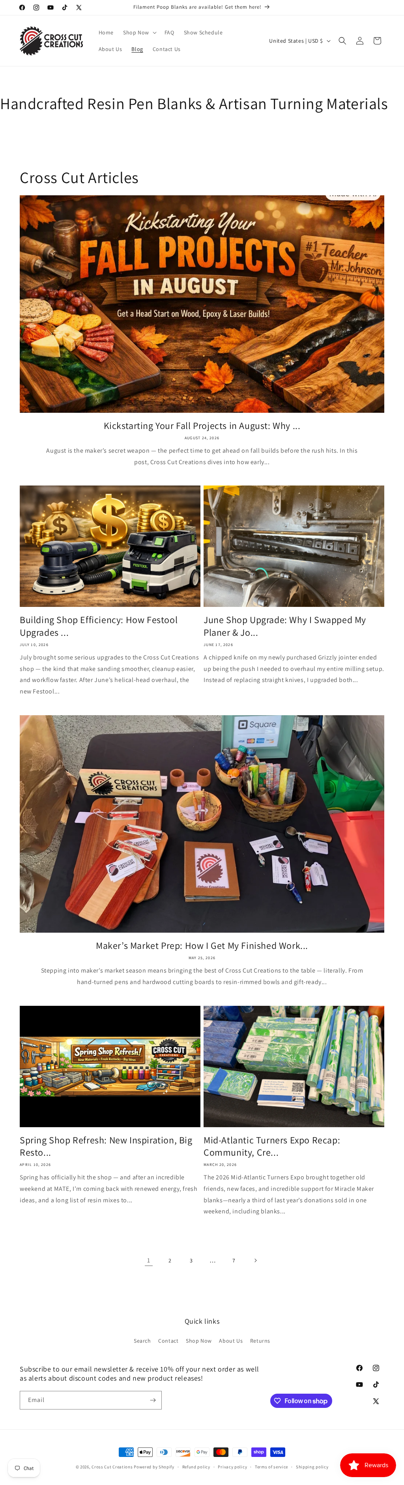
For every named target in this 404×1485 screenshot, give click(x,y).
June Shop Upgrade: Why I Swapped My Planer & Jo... (285, 626)
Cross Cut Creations (112, 1467)
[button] (139, 32)
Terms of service (271, 1467)
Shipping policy (312, 1467)
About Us (231, 1340)
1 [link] (148, 1260)
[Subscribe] (152, 1400)
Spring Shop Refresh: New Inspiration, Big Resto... (106, 1146)
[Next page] (255, 1260)
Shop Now (199, 1340)
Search (142, 1340)
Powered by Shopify (154, 1467)
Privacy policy (232, 1467)
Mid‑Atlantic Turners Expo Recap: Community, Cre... (272, 1146)
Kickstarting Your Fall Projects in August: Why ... (202, 425)
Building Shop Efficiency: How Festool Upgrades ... (99, 626)
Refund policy (196, 1467)
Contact (168, 1340)
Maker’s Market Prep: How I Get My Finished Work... (202, 945)
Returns (260, 1340)
